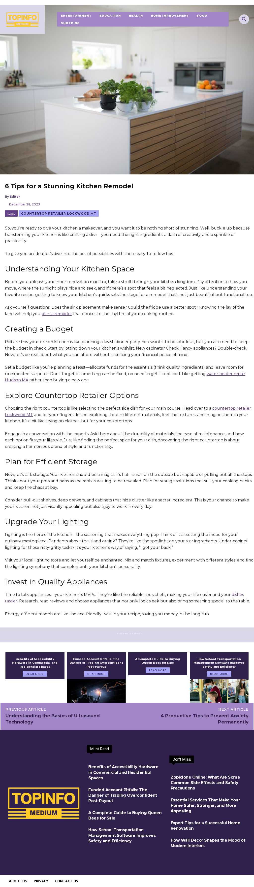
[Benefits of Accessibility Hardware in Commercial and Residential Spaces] (34, 691)
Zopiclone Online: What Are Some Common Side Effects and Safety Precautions (205, 783)
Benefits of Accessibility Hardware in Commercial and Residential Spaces (35, 662)
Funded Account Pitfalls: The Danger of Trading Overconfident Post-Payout (96, 662)
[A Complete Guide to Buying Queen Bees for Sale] (157, 687)
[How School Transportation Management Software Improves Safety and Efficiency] (219, 691)
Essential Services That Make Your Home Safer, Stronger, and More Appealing (205, 806)
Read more (35, 674)
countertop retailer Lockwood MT (58, 213)
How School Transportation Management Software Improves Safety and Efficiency (219, 662)
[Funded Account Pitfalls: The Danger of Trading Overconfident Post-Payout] (96, 691)
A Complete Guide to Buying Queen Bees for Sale (157, 660)
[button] (244, 19)
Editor (15, 196)
